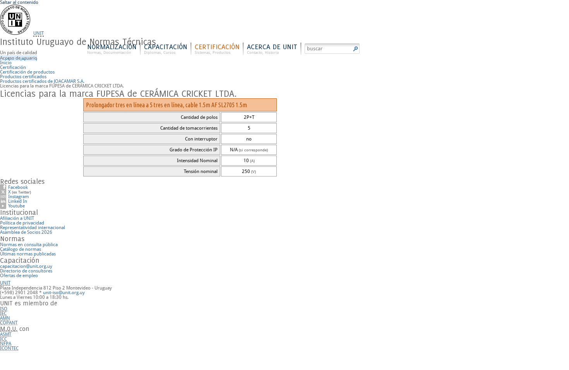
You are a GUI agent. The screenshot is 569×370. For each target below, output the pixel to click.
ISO (3, 309)
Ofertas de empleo (19, 275)
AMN (5, 318)
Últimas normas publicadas (28, 254)
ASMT (5, 334)
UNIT (38, 33)
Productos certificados (23, 76)
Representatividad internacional (32, 227)
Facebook (18, 187)
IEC (3, 313)
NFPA (5, 343)
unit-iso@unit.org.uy (64, 292)
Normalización (112, 49)
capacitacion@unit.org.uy (26, 266)
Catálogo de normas (20, 249)
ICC (3, 339)
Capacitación (165, 49)
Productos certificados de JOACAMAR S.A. (42, 81)
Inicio (6, 62)
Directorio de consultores (26, 271)
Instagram (18, 196)
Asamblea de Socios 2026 (26, 232)
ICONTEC (9, 348)
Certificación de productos (27, 72)
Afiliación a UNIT (17, 218)
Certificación (217, 49)
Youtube (16, 206)
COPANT (8, 322)
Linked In (17, 201)
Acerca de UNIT (272, 49)
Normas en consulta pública (29, 244)
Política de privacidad (22, 223)
